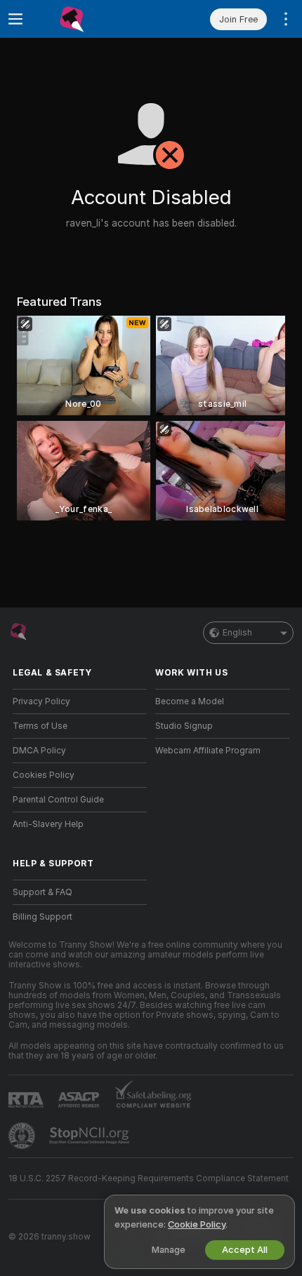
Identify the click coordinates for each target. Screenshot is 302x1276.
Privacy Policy (41, 701)
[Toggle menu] (15, 19)
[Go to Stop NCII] (90, 1135)
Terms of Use (40, 726)
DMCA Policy (39, 750)
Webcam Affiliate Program (208, 750)
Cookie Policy (196, 1224)
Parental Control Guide (58, 800)
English (237, 633)
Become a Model (189, 701)
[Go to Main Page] (91, 19)
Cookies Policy (43, 775)
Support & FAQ (42, 892)
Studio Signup (184, 726)
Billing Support (42, 917)
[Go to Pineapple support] (23, 1135)
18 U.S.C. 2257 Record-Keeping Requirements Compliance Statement (148, 1178)
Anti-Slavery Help (48, 824)
